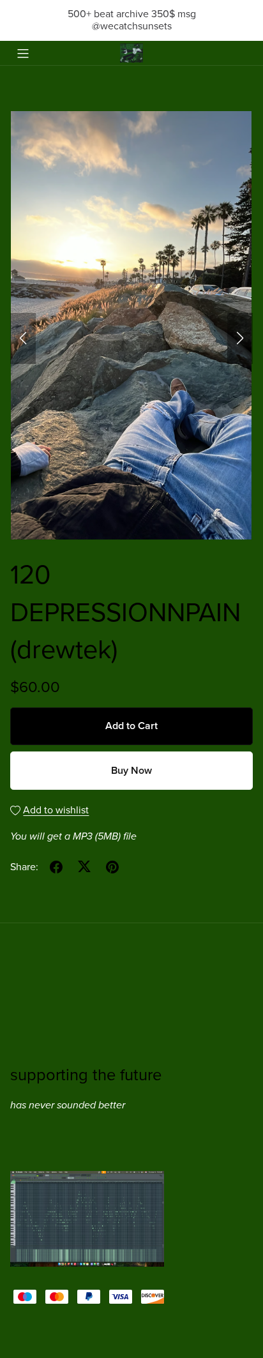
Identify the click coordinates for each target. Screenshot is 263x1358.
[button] (23, 338)
